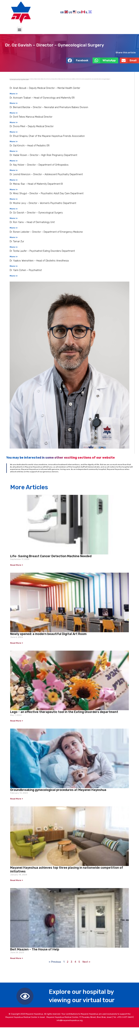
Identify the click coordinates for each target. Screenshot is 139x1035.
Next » (86, 961)
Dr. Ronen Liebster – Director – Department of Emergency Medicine (46, 231)
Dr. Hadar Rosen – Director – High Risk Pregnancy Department (43, 155)
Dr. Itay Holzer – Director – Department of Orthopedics (39, 164)
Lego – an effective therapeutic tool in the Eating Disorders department (64, 712)
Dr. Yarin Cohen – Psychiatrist (26, 270)
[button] (19, 29)
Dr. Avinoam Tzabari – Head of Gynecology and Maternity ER (42, 97)
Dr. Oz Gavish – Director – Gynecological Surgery (36, 212)
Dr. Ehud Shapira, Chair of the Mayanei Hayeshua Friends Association (47, 136)
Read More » (16, 565)
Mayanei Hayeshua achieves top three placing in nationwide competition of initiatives (66, 869)
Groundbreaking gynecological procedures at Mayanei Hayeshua (58, 790)
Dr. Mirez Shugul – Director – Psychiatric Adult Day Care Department (46, 193)
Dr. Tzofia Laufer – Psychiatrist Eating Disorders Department (42, 251)
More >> (13, 93)
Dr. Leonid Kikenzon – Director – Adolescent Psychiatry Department (46, 174)
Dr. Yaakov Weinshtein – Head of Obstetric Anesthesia (39, 260)
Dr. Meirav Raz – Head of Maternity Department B (36, 183)
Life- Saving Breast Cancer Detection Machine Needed (51, 556)
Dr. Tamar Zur (17, 241)
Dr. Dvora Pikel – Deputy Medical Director (32, 126)
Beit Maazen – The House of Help (34, 949)
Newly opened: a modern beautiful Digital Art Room (48, 634)
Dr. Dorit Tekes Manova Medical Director (31, 116)
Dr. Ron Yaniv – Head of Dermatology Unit (32, 222)
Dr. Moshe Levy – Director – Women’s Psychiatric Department (43, 203)
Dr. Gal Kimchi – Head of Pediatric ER (29, 145)
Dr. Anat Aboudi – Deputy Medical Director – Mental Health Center (45, 88)
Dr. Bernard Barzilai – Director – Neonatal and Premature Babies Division (49, 107)
